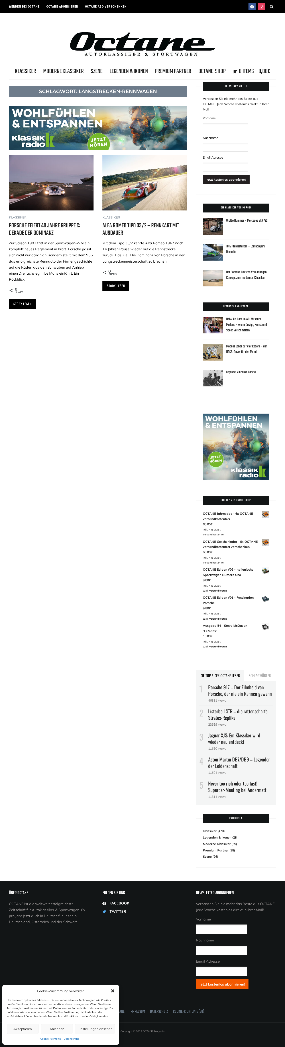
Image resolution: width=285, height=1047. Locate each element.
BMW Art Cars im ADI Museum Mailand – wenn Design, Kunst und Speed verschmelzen (246, 324)
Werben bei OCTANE (24, 6)
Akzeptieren (22, 1029)
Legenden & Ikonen (129, 71)
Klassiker (25, 71)
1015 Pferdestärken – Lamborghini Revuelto (245, 249)
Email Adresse (213, 157)
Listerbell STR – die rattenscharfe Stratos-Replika (237, 714)
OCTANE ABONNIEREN (62, 6)
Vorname (209, 118)
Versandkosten (218, 590)
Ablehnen (56, 1029)
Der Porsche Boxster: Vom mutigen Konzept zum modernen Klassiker (246, 275)
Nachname (210, 138)
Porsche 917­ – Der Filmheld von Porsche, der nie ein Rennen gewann (240, 690)
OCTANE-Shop (212, 71)
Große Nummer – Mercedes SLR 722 (246, 221)
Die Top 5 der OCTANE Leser (220, 675)
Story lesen (22, 303)
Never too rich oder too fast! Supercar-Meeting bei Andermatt (237, 786)
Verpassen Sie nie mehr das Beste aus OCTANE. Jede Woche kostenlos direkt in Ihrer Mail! (236, 104)
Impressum (137, 1011)
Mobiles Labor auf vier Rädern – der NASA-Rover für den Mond (246, 349)
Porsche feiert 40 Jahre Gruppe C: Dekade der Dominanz (44, 229)
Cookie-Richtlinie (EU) (188, 1011)
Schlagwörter (260, 675)
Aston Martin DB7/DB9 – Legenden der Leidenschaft (239, 762)
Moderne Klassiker (63, 71)
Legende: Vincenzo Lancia (241, 372)
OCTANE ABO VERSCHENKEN (106, 6)
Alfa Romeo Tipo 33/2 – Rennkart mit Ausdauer (140, 229)
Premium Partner (173, 71)
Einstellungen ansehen (94, 1029)
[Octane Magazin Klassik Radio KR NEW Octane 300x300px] (236, 416)
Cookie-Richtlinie (50, 1038)
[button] (112, 991)
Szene (96, 71)
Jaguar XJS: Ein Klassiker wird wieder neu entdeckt (234, 738)
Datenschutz (71, 1038)
